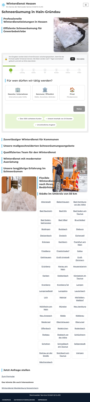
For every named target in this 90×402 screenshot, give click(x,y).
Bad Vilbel (62, 220)
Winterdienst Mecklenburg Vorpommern (20, 388)
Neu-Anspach (46, 316)
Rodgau (46, 335)
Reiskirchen (63, 328)
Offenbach (46, 328)
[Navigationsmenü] (85, 5)
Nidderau (80, 316)
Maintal (63, 297)
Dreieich (63, 236)
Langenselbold (46, 291)
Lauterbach (80, 291)
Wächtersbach (45, 362)
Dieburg (80, 229)
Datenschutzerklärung (24, 400)
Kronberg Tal (63, 285)
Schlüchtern (79, 335)
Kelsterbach (63, 276)
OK (73, 59)
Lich (46, 297)
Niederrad (45, 322)
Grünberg (45, 266)
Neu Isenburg (80, 307)
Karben (46, 276)
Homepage (6, 400)
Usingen (80, 353)
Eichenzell (79, 236)
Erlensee (46, 242)
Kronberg (46, 285)
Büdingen (45, 229)
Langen (79, 285)
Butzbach (63, 229)
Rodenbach (80, 328)
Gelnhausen (45, 257)
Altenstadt (46, 202)
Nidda (63, 316)
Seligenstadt (80, 344)
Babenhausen (63, 202)
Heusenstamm (80, 266)
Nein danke (80, 59)
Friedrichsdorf (63, 251)
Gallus (80, 251)
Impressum (42, 400)
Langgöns (62, 291)
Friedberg (45, 251)
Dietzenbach (46, 236)
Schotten (46, 344)
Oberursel (79, 322)
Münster (63, 307)
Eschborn (63, 242)
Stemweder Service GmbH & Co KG (45, 395)
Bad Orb (63, 211)
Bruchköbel (80, 220)
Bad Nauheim (46, 211)
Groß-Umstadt (62, 257)
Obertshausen (63, 322)
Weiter (79, 109)
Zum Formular (8, 376)
